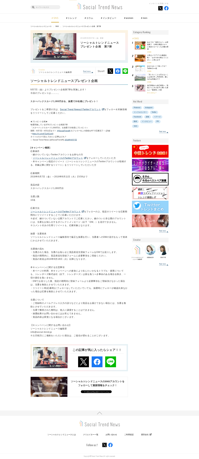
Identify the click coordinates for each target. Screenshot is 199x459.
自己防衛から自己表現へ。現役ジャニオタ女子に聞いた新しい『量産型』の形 (157, 87)
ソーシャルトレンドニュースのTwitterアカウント (58, 158)
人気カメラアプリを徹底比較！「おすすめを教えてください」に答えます (157, 57)
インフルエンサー (140, 112)
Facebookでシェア (117, 71)
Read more (87, 71)
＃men (144, 18)
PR (157, 121)
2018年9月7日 (71, 140)
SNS (150, 52)
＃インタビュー (108, 18)
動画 (135, 121)
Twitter (154, 112)
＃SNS (54, 18)
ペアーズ (157, 117)
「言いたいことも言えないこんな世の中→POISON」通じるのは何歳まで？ (157, 77)
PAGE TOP (99, 413)
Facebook (137, 117)
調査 (147, 117)
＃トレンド (71, 18)
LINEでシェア (125, 71)
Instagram (148, 108)
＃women (128, 18)
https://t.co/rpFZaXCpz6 (42, 134)
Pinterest (137, 108)
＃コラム (88, 18)
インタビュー (153, 93)
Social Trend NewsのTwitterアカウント (80, 109)
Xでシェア (110, 71)
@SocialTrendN (63, 131)
